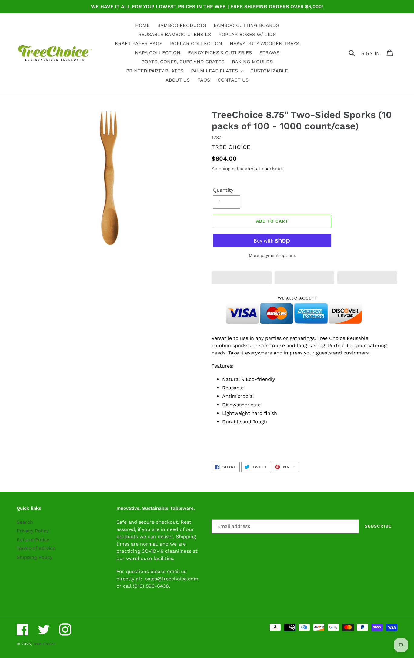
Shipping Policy (34, 557)
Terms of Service (36, 548)
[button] (242, 277)
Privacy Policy (33, 531)
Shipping (221, 168)
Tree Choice (44, 644)
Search (25, 522)
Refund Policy (33, 539)
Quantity (223, 190)
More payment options (272, 255)
